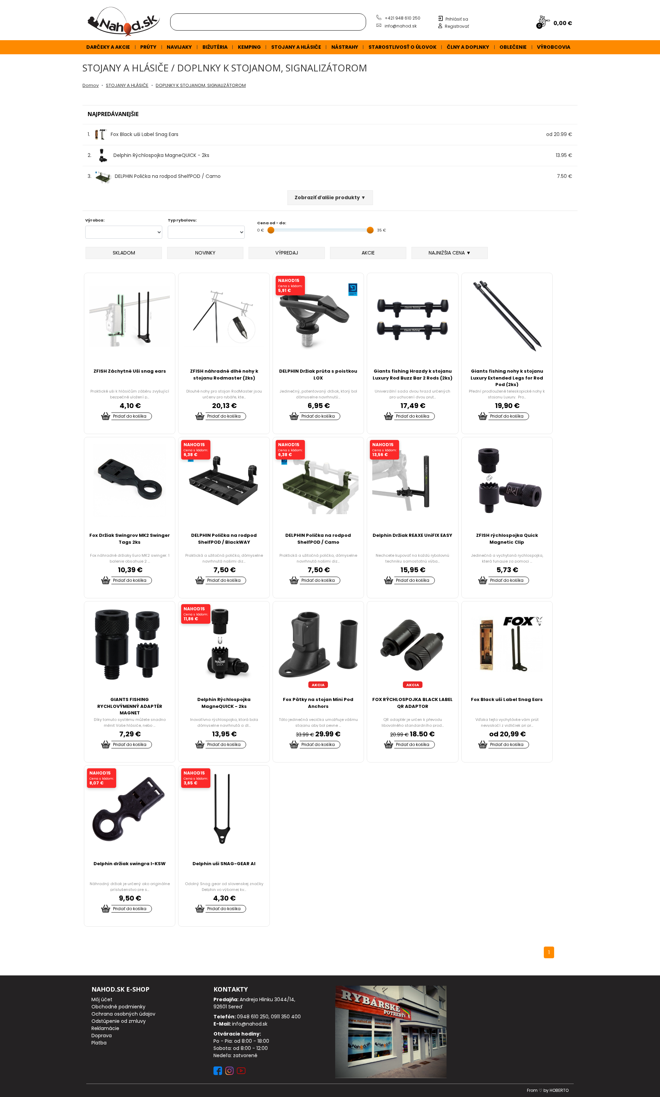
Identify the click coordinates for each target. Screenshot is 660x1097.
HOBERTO (559, 1090)
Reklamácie (105, 1028)
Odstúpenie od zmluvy (118, 1021)
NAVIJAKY (179, 47)
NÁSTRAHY (344, 47)
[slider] (270, 230)
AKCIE (368, 252)
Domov (90, 85)
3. (154, 176)
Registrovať (457, 26)
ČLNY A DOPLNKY (468, 47)
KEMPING (249, 47)
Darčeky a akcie (108, 47)
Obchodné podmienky (118, 1006)
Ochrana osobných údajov (123, 1013)
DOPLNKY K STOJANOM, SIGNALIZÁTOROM (201, 85)
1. (133, 134)
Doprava (101, 1035)
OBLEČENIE (513, 47)
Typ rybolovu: (182, 220)
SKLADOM (124, 252)
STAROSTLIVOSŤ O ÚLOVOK (402, 47)
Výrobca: (94, 220)
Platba (99, 1042)
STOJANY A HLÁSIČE (296, 47)
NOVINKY (205, 252)
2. (148, 155)
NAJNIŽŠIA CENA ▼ (450, 252)
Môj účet (101, 999)
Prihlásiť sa (457, 19)
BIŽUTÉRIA (215, 47)
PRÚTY (148, 47)
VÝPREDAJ (286, 252)
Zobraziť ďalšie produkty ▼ (330, 197)
